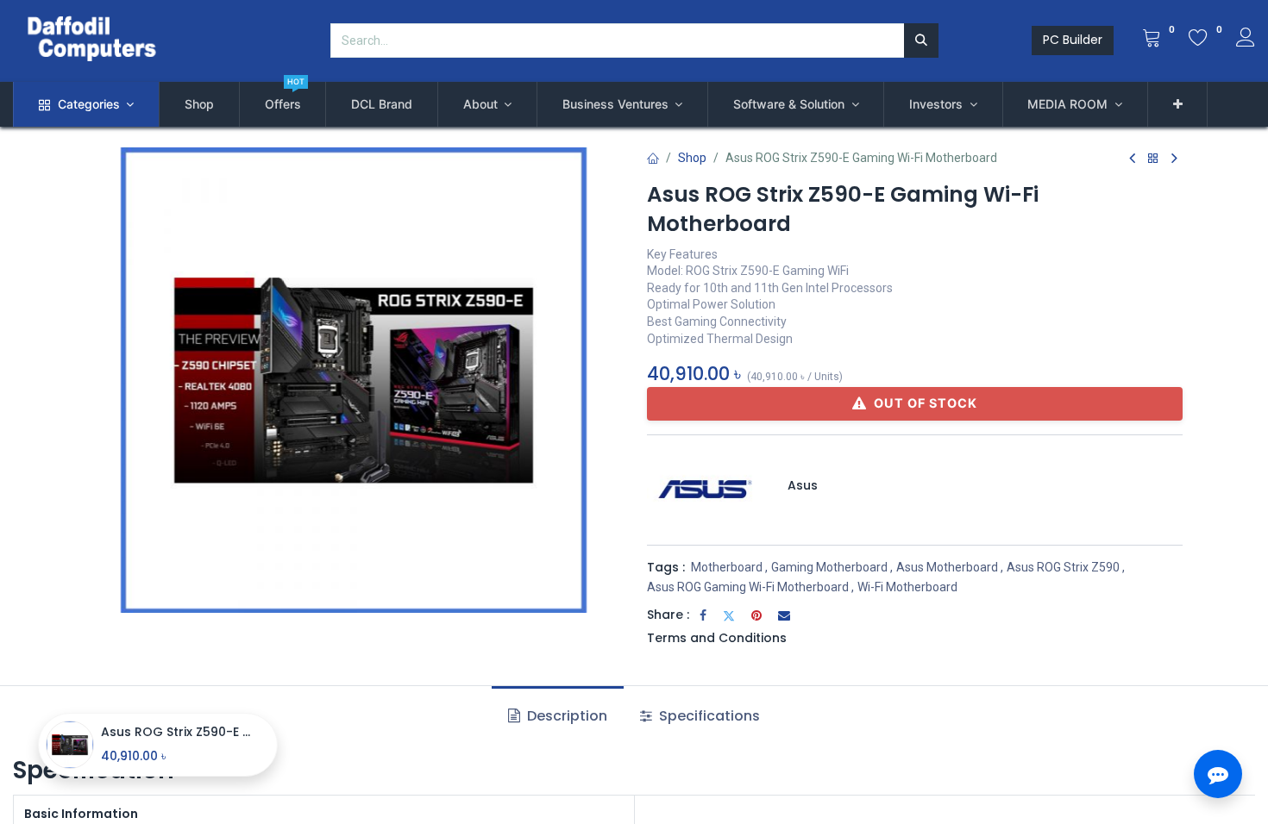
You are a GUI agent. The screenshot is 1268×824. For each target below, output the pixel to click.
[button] (1178, 104)
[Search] (921, 40)
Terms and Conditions (717, 637)
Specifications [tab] (708, 716)
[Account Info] (1245, 40)
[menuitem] (199, 104)
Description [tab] (565, 716)
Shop (692, 158)
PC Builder (1072, 39)
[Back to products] (1153, 159)
